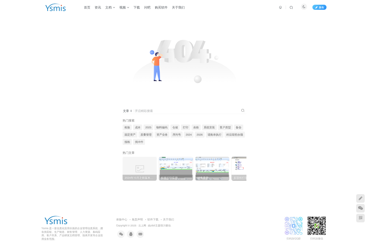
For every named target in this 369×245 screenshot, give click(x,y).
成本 (138, 127)
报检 (127, 142)
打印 (185, 127)
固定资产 (130, 134)
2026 (200, 134)
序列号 (177, 134)
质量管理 (146, 134)
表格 (196, 127)
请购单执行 (214, 134)
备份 (238, 127)
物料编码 (161, 127)
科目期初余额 (234, 134)
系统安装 (209, 127)
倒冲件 (139, 142)
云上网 (142, 225)
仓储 (175, 127)
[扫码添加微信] (360, 208)
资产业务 (162, 134)
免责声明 (137, 219)
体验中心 (121, 219)
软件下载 (152, 219)
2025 (148, 127)
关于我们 (168, 219)
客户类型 (225, 127)
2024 (189, 134)
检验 (127, 127)
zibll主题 (155, 225)
